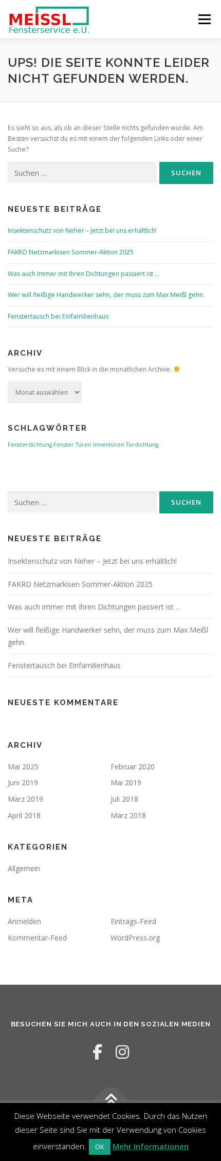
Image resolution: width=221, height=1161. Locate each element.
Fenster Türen (72, 444)
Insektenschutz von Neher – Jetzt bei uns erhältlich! (82, 230)
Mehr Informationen (151, 1146)
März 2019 (25, 799)
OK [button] (99, 1146)
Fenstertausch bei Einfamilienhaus (58, 316)
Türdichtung (142, 444)
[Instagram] (122, 1051)
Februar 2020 (132, 766)
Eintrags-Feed (133, 921)
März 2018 (128, 815)
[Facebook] (97, 1051)
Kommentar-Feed (37, 938)
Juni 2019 (23, 782)
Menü (203, 19)
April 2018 (24, 815)
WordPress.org (135, 938)
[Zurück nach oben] (111, 1100)
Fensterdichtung (30, 444)
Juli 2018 (124, 799)
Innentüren (108, 444)
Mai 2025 (23, 766)
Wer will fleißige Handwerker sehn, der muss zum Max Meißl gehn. (106, 294)
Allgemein (24, 868)
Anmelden (24, 921)
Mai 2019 (125, 782)
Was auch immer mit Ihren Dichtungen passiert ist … (83, 273)
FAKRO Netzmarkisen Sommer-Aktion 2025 (71, 252)
